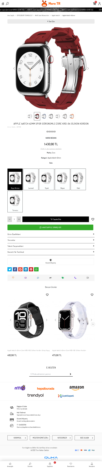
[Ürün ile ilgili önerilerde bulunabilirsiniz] (88, 277)
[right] (93, 324)
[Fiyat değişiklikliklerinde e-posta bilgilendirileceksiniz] (63, 277)
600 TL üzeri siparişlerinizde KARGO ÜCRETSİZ (39, 10)
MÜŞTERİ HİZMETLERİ (40, 438)
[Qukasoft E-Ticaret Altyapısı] (51, 458)
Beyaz (62, 188)
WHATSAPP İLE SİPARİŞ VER (51, 227)
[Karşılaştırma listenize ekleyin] (51, 277)
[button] (14, 68)
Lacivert (31, 188)
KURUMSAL (17, 438)
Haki (78, 188)
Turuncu (15, 210)
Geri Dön (52, 21)
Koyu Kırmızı (15, 188)
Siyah (47, 188)
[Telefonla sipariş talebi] (76, 277)
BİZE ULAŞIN (84, 438)
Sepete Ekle (57, 219)
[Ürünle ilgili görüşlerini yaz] (38, 277)
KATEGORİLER (62, 438)
